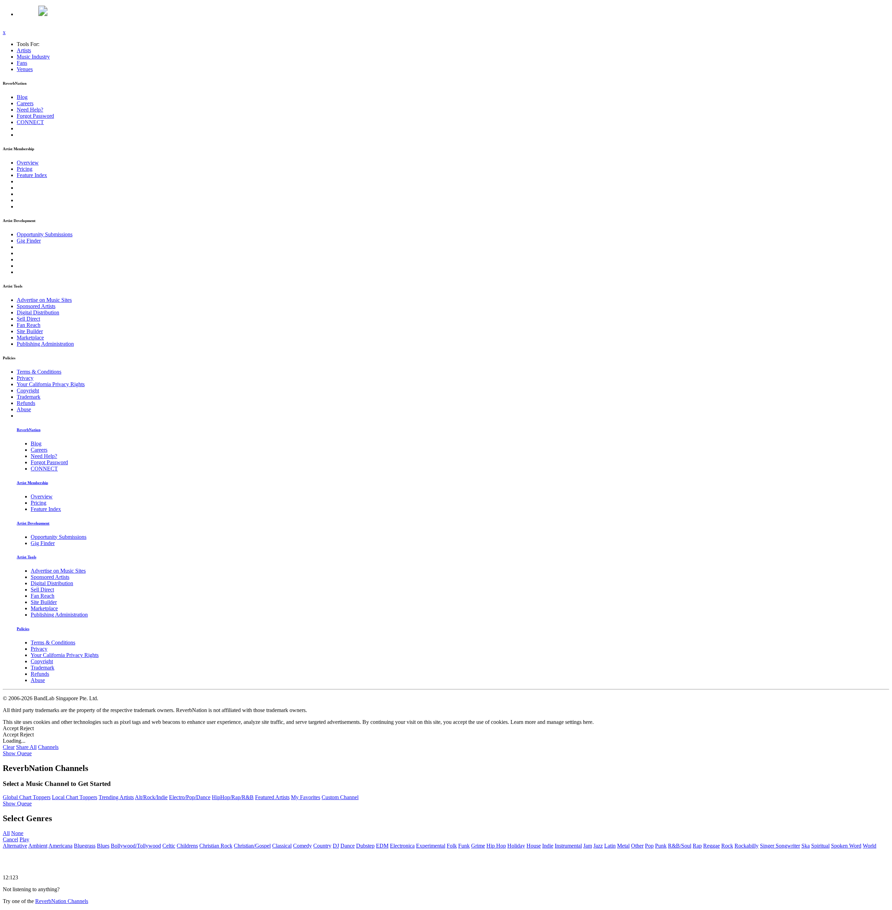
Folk (452, 846)
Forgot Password (35, 116)
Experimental (430, 846)
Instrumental (568, 846)
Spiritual (820, 846)
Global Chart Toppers (27, 797)
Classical (282, 846)
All (6, 833)
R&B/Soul (679, 846)
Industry (33, 57)
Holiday (516, 846)
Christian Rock (215, 846)
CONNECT (30, 122)
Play (24, 839)
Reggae (711, 846)
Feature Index (32, 175)
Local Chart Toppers (74, 797)
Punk (661, 846)
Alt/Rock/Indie (151, 797)
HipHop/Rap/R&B (233, 797)
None (17, 833)
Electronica (402, 846)
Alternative (15, 846)
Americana (60, 846)
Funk (464, 846)
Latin (610, 846)
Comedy (302, 846)
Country (322, 846)
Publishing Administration (45, 344)
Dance (347, 846)
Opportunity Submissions (44, 234)
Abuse (24, 409)
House (533, 846)
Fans (22, 63)
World (869, 846)
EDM (382, 846)
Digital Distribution (38, 312)
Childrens (187, 846)
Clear (9, 747)
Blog (22, 97)
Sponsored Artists (36, 306)
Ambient (37, 846)
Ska (805, 846)
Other (637, 846)
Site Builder (30, 331)
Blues (103, 846)
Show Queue (17, 753)
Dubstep (365, 846)
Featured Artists (272, 797)
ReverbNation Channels (61, 901)
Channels (48, 747)
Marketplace (30, 338)
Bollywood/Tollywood (136, 846)
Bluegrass (84, 846)
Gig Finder (29, 241)
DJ (336, 846)
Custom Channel (340, 797)
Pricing (24, 169)
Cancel (10, 839)
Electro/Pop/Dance (189, 797)
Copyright (28, 390)
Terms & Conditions (39, 372)
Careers (25, 103)
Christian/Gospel (252, 846)
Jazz (598, 846)
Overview (28, 163)
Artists (24, 50)
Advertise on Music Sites (44, 300)
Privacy (25, 378)
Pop (649, 846)
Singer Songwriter (780, 846)
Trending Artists (116, 797)
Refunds (26, 403)
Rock (727, 846)
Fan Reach (28, 325)
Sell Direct (28, 319)
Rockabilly (747, 846)
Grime (478, 846)
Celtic (168, 846)
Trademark (28, 397)
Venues (25, 69)
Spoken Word (846, 846)
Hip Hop (496, 846)
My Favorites (305, 797)
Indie (547, 846)
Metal (623, 846)
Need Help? (30, 110)
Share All (26, 747)
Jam (587, 846)
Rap (697, 846)
